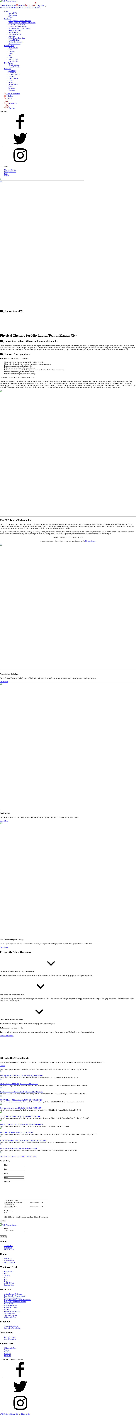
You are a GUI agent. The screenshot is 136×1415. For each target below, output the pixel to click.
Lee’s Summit (13, 78)
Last (5, 1169)
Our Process (12, 15)
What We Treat (9, 46)
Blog (6, 174)
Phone (6, 1173)
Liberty (10, 80)
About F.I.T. (12, 13)
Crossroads (12, 73)
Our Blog (7, 1354)
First (5, 1165)
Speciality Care (13, 61)
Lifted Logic (25, 1414)
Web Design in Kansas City (9, 1414)
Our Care (7, 19)
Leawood (11, 76)
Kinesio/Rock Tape (14, 34)
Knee (10, 57)
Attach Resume (9, 1205)
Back (10, 49)
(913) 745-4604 (9, 1262)
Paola (10, 86)
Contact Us (30, 7)
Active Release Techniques (17, 26)
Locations (7, 69)
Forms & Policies (14, 67)
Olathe (10, 82)
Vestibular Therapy (14, 44)
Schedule (17, 7)
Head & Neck (13, 48)
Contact (2, 1066)
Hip (9, 55)
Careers (6, 176)
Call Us (23, 7)
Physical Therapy (10, 170)
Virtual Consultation (6, 7)
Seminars (7, 1352)
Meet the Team (9, 1250)
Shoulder (11, 51)
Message (7, 1182)
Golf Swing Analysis (15, 42)
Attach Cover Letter (11, 1201)
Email (6, 1177)
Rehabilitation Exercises (16, 38)
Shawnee (11, 90)
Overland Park (13, 84)
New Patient (8, 63)
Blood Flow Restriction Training (19, 28)
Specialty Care (9, 1285)
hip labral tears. (90, 541)
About (6, 11)
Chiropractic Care (10, 172)
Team (10, 17)
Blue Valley (12, 71)
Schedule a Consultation (12, 1328)
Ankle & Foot (13, 59)
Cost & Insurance (14, 65)
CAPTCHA (8, 1211)
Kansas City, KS (14, 74)
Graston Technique (14, 30)
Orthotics (11, 36)
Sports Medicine (13, 40)
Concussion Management (17, 25)
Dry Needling (13, 32)
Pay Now (37, 7)
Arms (10, 53)
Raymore (11, 88)
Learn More (4, 682)
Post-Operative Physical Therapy (19, 21)
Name (6, 1213)
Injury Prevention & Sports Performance (21, 23)
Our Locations (9, 1260)
